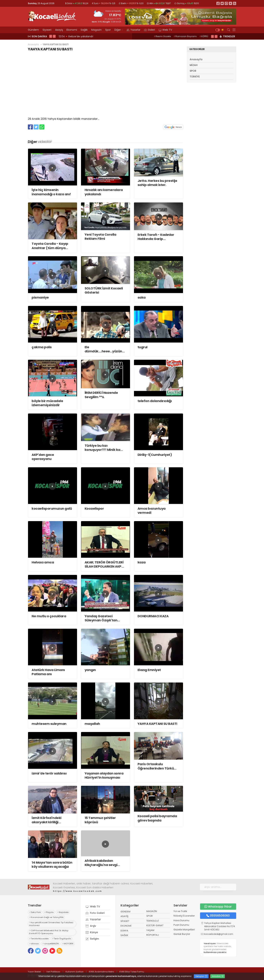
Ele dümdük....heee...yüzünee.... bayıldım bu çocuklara (105, 349)
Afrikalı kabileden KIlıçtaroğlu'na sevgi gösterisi (101, 863)
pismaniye (40, 297)
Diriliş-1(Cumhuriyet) (155, 455)
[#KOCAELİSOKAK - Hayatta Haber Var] (52, 15)
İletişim (94, 939)
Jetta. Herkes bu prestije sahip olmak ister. (157, 183)
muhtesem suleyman (49, 724)
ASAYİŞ (124, 916)
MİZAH (194, 65)
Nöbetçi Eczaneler (184, 915)
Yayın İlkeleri (34, 971)
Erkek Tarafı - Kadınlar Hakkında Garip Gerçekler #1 (156, 237)
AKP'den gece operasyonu (43, 457)
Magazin (96, 30)
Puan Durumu (181, 925)
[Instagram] (226, 3)
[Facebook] (218, 3)
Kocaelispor (94, 508)
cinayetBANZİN (50, 943)
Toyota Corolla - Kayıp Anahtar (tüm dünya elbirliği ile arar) (50, 246)
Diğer (117, 30)
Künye (93, 932)
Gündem (33, 30)
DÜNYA (124, 930)
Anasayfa (33, 44)
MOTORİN (67, 943)
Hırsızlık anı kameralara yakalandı (104, 192)
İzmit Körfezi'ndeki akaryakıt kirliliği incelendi (46, 820)
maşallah (92, 724)
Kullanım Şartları (75, 971)
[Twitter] (222, 3)
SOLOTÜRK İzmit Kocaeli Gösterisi (104, 290)
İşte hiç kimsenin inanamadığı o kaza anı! (51, 192)
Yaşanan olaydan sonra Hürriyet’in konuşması (104, 775)
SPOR (193, 71)
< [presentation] (50, 36)
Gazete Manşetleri (184, 929)
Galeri (151, 30)
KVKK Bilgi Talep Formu (131, 971)
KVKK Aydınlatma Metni (101, 971)
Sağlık (84, 30)
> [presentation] (54, 36)
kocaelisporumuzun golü (52, 508)
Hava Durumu (181, 920)
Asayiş (59, 30)
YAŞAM (150, 930)
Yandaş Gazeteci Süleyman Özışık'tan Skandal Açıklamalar (102, 618)
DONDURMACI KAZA (153, 616)
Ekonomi (71, 30)
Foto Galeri (97, 913)
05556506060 (220, 915)
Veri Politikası (53, 971)
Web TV (167, 30)
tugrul (142, 347)
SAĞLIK (124, 935)
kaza (142, 562)
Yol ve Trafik (180, 911)
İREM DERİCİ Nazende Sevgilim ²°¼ (101, 395)
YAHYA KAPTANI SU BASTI (157, 724)
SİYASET (125, 921)
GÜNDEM (125, 911)
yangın (90, 670)
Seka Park (35, 912)
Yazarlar (135, 30)
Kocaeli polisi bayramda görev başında (157, 818)
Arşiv (92, 926)
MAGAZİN (151, 911)
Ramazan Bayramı (185, 36)
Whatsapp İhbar (220, 907)
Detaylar (200, 976)
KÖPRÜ (203, 36)
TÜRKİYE (195, 76)
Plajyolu (49, 912)
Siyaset (47, 30)
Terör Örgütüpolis (61, 938)
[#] (38, 887)
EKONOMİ (126, 925)
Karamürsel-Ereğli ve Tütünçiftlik (46, 917)
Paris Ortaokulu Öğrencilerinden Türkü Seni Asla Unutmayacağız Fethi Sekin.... (158, 766)
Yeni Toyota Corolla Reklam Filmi (100, 236)
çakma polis (42, 347)
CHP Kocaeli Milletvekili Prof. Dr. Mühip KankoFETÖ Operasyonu (48, 932)
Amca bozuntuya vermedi (152, 510)
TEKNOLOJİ (152, 920)
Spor (108, 30)
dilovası (34, 943)
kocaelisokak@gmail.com (218, 934)
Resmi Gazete (162, 36)
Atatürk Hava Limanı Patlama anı (48, 672)
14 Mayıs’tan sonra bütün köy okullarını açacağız (52, 864)
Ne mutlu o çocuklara (49, 616)
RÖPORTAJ (152, 935)
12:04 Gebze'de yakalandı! (75, 36)
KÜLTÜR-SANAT (154, 925)
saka (142, 297)
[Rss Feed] (234, 3)
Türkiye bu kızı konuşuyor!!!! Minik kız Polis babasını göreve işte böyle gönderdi (105, 447)
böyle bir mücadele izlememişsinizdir (47, 403)
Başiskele (62, 912)
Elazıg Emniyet (149, 670)
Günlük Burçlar (181, 934)
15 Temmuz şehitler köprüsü (100, 820)
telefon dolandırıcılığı (155, 401)
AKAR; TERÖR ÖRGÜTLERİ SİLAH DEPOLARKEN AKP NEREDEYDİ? (104, 564)
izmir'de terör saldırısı (49, 773)
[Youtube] (230, 3)
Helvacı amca (43, 562)
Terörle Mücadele (38, 938)
